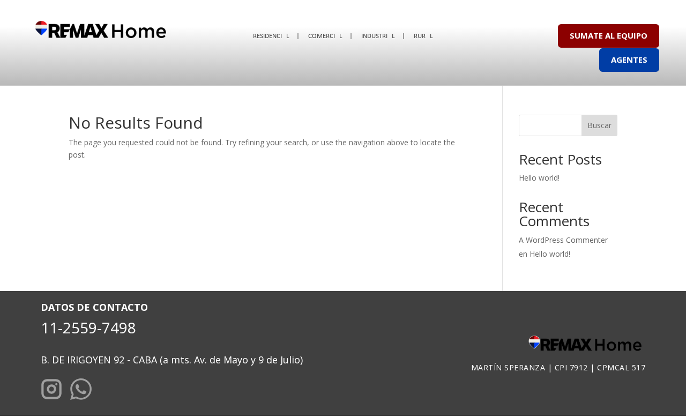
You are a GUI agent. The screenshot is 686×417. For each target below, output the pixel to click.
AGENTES (629, 59)
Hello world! (539, 178)
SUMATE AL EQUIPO (608, 35)
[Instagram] (51, 391)
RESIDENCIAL (271, 36)
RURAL (423, 36)
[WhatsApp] (81, 391)
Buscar (599, 125)
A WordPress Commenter (563, 240)
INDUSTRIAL (377, 36)
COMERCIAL (325, 36)
